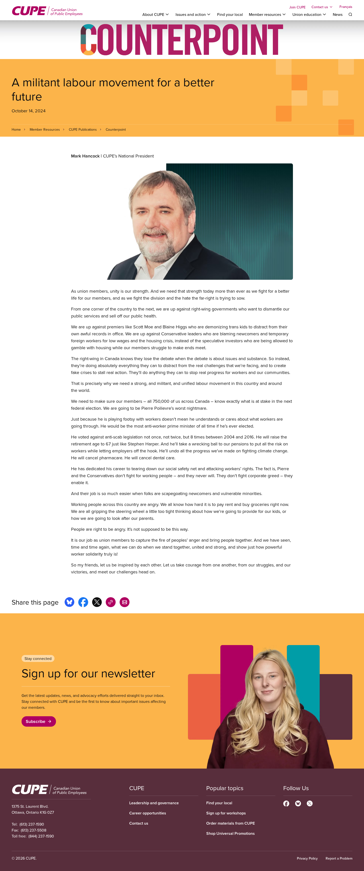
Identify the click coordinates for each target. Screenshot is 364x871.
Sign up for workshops (226, 813)
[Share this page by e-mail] (125, 603)
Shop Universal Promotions (230, 833)
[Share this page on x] (97, 603)
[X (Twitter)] (309, 803)
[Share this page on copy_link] (111, 603)
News (337, 14)
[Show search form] (350, 14)
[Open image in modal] (182, 221)
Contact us (138, 823)
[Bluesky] (298, 803)
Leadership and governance (154, 803)
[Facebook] (286, 803)
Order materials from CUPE (230, 823)
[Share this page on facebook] (83, 603)
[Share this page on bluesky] (69, 603)
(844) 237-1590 (41, 836)
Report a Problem (339, 858)
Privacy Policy (307, 858)
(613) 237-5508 (33, 830)
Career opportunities (147, 813)
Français (345, 6)
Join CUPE (297, 7)
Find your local (230, 14)
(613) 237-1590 (32, 824)
